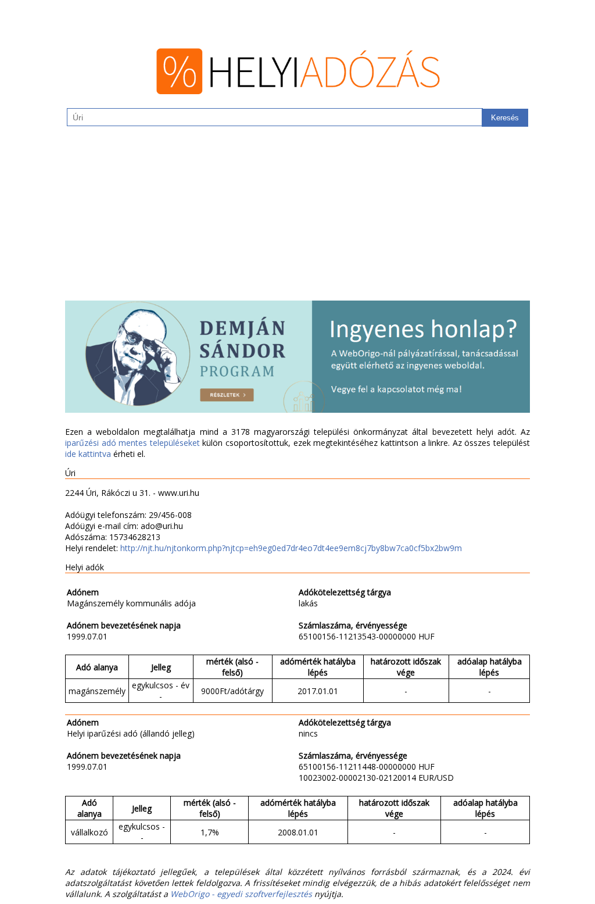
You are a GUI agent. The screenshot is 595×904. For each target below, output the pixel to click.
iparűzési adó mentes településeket (132, 442)
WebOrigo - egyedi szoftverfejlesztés (241, 893)
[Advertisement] (297, 219)
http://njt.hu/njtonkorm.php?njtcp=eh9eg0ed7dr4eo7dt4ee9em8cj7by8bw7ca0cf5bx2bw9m (291, 547)
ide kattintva (88, 453)
